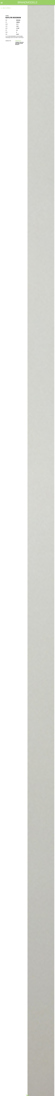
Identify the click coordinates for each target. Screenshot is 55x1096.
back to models (7, 8)
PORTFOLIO (18, 40)
